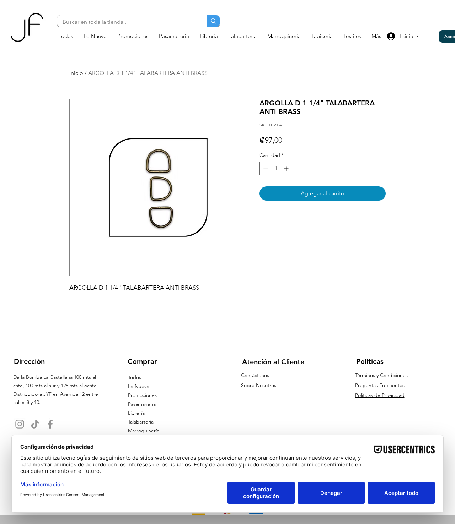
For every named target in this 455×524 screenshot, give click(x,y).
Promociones (142, 395)
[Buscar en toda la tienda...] (213, 21)
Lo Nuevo (138, 386)
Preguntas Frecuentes (380, 385)
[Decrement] (265, 168)
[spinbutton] (275, 168)
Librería (136, 413)
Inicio (76, 73)
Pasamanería (142, 404)
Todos (134, 377)
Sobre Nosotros (258, 385)
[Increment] (286, 168)
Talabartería (141, 422)
